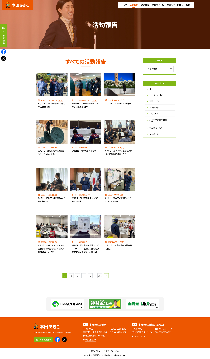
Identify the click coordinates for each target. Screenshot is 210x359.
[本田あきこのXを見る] (3, 58)
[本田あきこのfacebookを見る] (3, 51)
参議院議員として (156, 107)
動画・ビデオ (154, 101)
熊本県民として (155, 128)
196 (100, 275)
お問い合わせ (95, 351)
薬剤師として (154, 134)
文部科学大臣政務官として (159, 120)
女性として (153, 113)
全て (151, 89)
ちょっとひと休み (156, 95)
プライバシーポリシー (114, 351)
